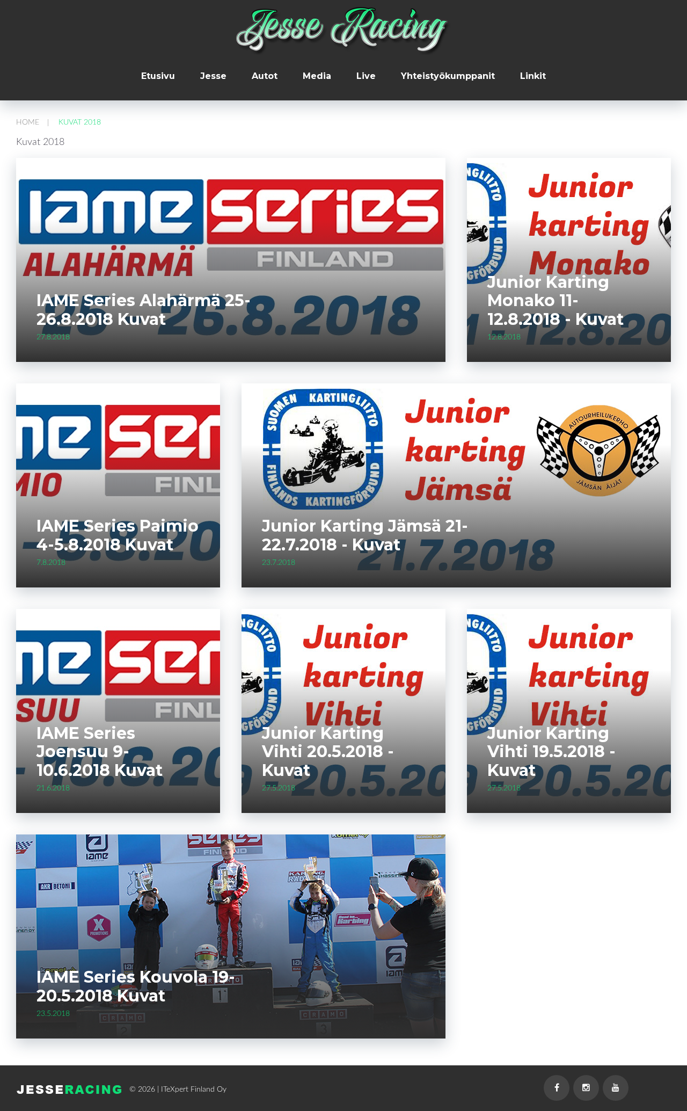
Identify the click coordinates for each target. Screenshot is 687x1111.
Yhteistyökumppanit (448, 76)
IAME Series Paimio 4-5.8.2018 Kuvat (117, 535)
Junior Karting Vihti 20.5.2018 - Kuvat (328, 751)
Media (317, 76)
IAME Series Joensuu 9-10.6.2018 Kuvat (99, 751)
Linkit (533, 76)
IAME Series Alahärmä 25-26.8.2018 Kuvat (143, 310)
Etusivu (158, 76)
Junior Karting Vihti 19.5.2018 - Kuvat (551, 751)
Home (27, 122)
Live (366, 76)
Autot (264, 76)
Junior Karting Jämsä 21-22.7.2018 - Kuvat (365, 535)
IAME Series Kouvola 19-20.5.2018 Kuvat (135, 986)
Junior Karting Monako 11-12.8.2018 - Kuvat (555, 300)
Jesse (213, 76)
